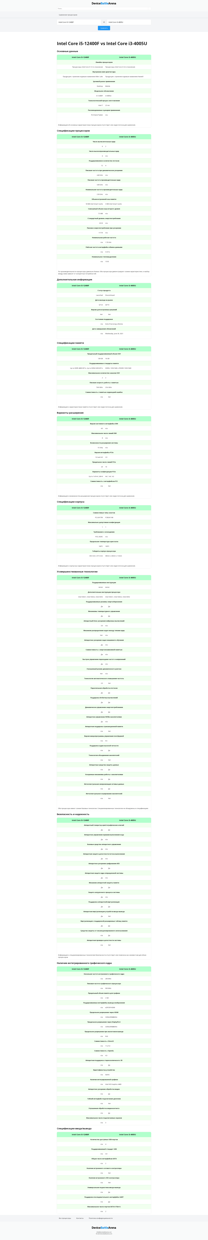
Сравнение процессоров (68, 15)
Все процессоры (65, 1218)
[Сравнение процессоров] (104, 3)
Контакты (80, 1218)
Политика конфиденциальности (101, 1218)
